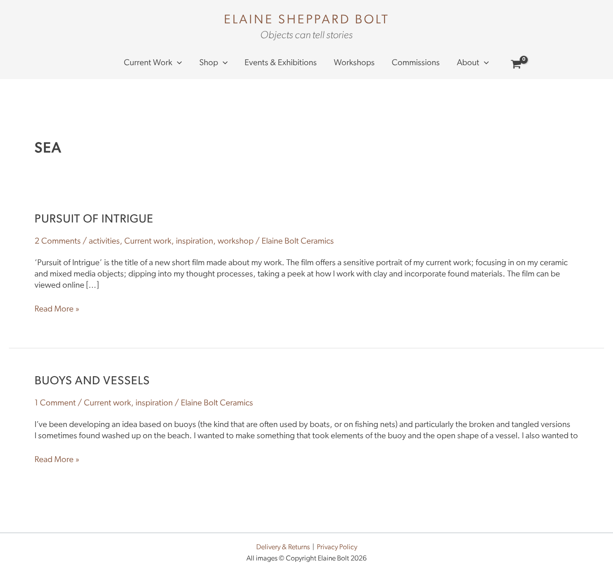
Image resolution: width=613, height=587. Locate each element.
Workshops (354, 63)
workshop (236, 241)
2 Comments (58, 241)
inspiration (194, 241)
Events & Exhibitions (281, 63)
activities (104, 241)
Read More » (57, 309)
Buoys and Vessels (92, 381)
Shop (208, 63)
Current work (148, 63)
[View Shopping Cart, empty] (516, 66)
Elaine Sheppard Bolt (307, 20)
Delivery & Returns (283, 547)
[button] (177, 63)
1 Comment (55, 403)
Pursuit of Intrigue (94, 219)
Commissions (416, 63)
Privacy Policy (337, 547)
